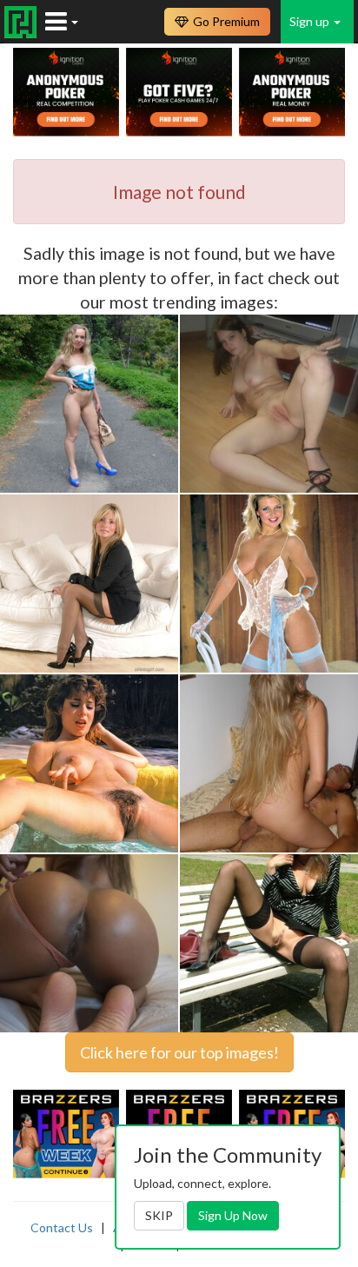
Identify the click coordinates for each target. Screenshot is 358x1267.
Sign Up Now (233, 1215)
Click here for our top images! (179, 1052)
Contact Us (61, 1227)
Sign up (310, 21)
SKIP (159, 1215)
